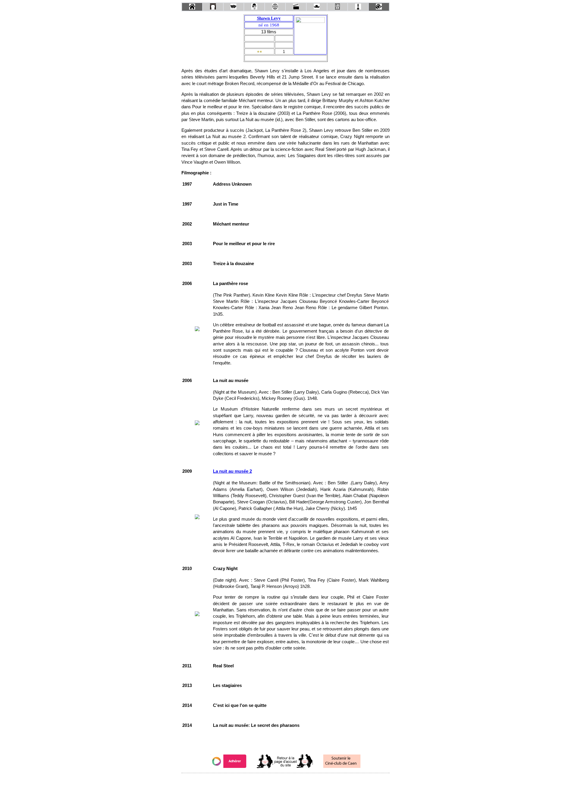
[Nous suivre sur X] (285, 781)
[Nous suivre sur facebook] (274, 781)
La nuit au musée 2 (232, 471)
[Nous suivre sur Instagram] (297, 781)
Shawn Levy (269, 18)
